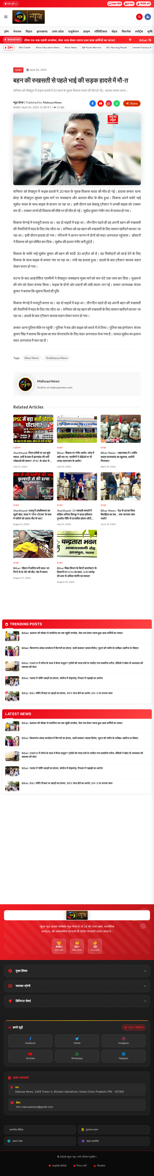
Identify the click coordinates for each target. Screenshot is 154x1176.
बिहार (29, 31)
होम (6, 31)
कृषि (149, 31)
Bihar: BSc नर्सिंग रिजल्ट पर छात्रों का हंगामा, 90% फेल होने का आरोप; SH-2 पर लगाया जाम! (67, 693)
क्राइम (86, 31)
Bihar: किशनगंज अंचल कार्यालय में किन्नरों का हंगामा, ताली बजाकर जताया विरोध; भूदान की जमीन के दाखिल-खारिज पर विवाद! (80, 648)
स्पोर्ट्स (139, 31)
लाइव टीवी (116, 3)
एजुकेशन (73, 31)
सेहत (114, 31)
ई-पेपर (130, 3)
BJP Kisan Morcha (91, 47)
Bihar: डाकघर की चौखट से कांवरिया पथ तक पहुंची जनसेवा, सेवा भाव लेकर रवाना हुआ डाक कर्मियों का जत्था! (72, 633)
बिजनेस (126, 31)
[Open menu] (6, 16)
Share (133, 103)
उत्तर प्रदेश (58, 31)
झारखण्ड (42, 31)
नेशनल (17, 31)
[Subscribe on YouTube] (100, 103)
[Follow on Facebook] (92, 103)
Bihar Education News (48, 47)
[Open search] (139, 17)
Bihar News (71, 47)
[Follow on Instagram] (108, 103)
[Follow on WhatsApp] (116, 103)
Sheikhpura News (57, 358)
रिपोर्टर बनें (145, 3)
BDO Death (25, 47)
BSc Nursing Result (116, 47)
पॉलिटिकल (100, 31)
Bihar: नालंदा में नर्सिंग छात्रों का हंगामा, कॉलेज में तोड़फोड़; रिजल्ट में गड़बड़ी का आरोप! (62, 678)
